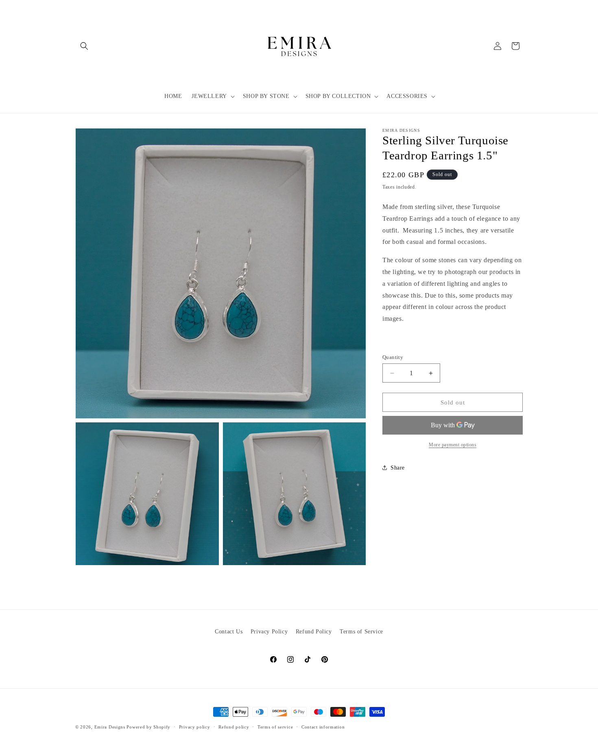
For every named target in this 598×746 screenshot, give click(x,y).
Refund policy (233, 726)
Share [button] (398, 468)
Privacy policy (194, 726)
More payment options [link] (452, 445)
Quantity (392, 357)
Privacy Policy (269, 632)
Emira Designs (109, 726)
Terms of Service (361, 632)
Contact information (323, 726)
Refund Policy (314, 632)
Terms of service (275, 726)
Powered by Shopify (148, 726)
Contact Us (228, 632)
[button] (84, 46)
